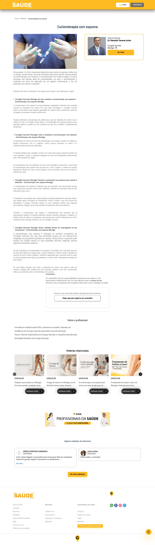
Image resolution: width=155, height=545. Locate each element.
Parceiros (16, 511)
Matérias (23, 19)
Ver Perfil (120, 52)
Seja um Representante (21, 518)
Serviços (81, 511)
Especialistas (50, 515)
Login (79, 518)
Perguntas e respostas (53, 518)
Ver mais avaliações (77, 474)
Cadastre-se (49, 511)
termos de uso (96, 281)
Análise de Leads (84, 515)
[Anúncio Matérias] (77, 426)
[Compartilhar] (148, 532)
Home (17, 19)
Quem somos (18, 505)
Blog (14, 522)
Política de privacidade (21, 528)
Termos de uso (18, 525)
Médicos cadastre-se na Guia (90, 526)
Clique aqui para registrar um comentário (77, 298)
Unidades (16, 515)
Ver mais (19, 464)
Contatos (16, 508)
